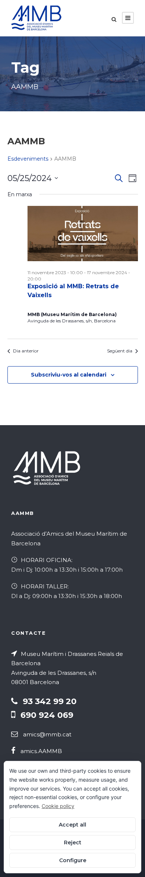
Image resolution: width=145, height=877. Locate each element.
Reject (72, 842)
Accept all (72, 824)
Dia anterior (26, 351)
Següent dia (119, 351)
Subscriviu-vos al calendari (68, 374)
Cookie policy (58, 806)
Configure (72, 860)
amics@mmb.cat (47, 734)
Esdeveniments (27, 158)
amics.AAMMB (41, 751)
